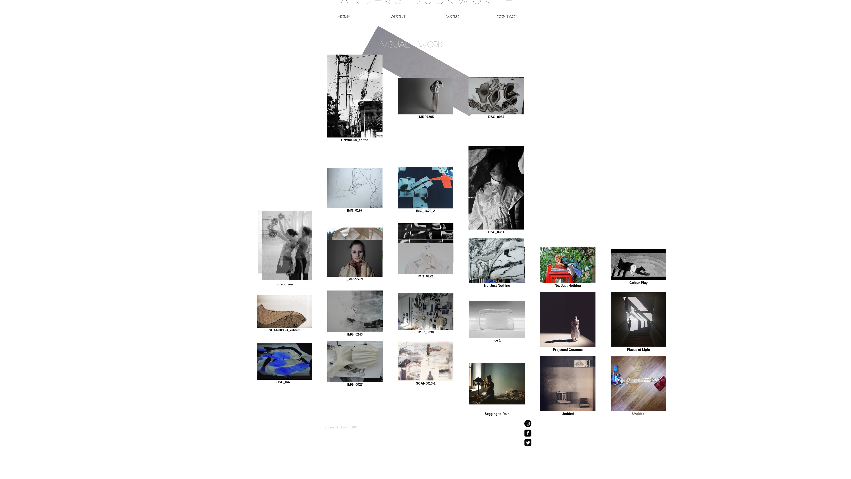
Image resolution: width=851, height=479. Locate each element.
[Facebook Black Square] (527, 433)
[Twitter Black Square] (527, 442)
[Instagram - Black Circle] (527, 423)
